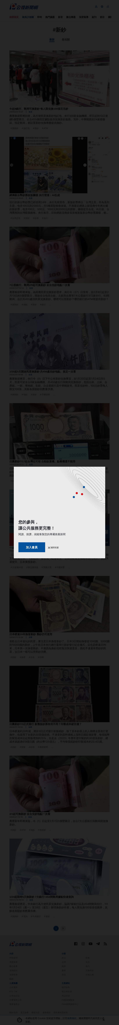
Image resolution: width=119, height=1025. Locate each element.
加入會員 (32, 547)
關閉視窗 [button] (54, 547)
